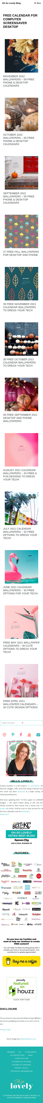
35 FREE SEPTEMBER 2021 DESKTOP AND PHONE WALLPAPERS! (20, 418)
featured (22, 791)
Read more (4, 814)
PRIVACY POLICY (21, 1068)
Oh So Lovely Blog (11, 3)
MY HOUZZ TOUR (17, 1055)
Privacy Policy (5, 1029)
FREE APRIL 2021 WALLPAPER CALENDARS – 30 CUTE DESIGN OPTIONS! (20, 704)
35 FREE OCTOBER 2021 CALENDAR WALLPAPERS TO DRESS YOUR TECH (19, 362)
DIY (19, 1052)
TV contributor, (34, 786)
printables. (25, 811)
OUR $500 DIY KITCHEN (21, 1062)
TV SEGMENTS (30, 1052)
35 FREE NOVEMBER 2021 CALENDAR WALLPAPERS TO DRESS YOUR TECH (19, 307)
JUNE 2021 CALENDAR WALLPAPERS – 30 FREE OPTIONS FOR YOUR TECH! (20, 590)
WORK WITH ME (21, 1058)
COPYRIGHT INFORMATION (22, 1071)
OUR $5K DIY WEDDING (21, 1065)
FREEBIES (11, 1052)
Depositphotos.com (28, 1039)
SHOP (30, 1055)
